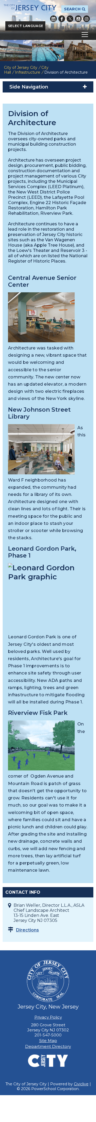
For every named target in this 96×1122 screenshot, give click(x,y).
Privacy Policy (48, 1017)
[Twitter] (70, 18)
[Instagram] (86, 18)
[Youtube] (78, 18)
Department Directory (48, 1046)
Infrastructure (27, 72)
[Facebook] (61, 18)
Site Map (48, 1040)
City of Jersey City (20, 67)
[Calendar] (53, 18)
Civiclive (81, 1084)
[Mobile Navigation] (48, 34)
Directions (27, 930)
